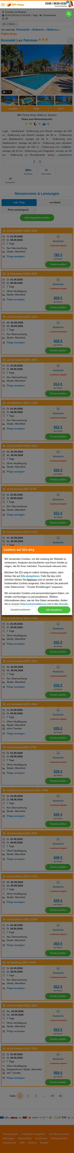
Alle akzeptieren (54, 610)
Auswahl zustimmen (20, 609)
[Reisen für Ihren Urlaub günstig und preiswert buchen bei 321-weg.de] (15, 5)
